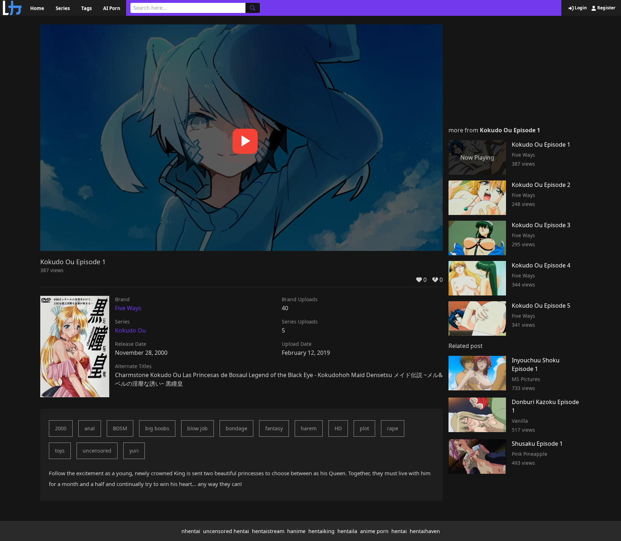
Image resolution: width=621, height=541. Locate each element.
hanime (296, 531)
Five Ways (128, 308)
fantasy (274, 428)
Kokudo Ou (130, 330)
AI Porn (111, 8)
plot (364, 428)
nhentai (190, 531)
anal (89, 428)
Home (37, 8)
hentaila (347, 531)
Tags (86, 8)
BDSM (120, 428)
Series (63, 8)
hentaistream (268, 531)
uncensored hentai (226, 531)
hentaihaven (425, 531)
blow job (197, 428)
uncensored (97, 450)
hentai (399, 531)
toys (60, 450)
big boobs (157, 428)
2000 (60, 428)
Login (580, 8)
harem (309, 428)
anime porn (374, 531)
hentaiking (321, 531)
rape (392, 428)
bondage (236, 428)
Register (605, 8)
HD (338, 428)
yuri (134, 450)
